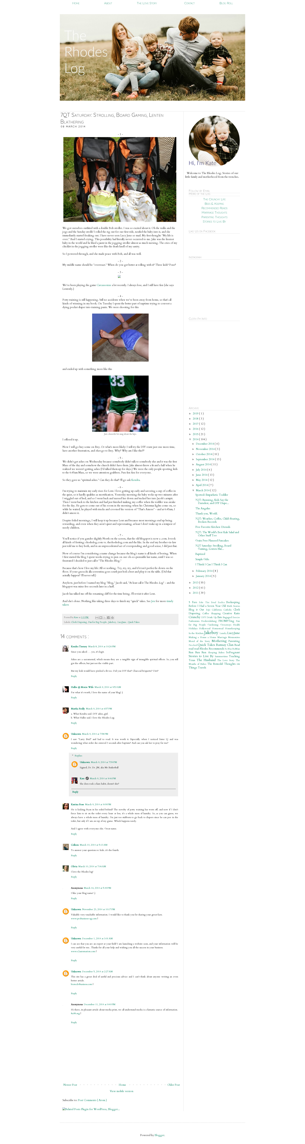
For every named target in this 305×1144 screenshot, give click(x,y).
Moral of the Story (200, 641)
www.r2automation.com (83, 951)
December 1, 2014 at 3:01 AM (97, 938)
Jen (153, 601)
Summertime (222, 656)
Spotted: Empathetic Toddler (211, 495)
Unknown (76, 734)
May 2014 (202, 480)
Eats (220, 617)
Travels (202, 667)
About (108, 3)
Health (236, 624)
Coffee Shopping (212, 613)
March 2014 (203, 490)
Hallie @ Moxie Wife (82, 687)
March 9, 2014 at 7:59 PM (104, 762)
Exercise (236, 617)
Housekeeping (232, 628)
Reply (74, 676)
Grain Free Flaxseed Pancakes (212, 540)
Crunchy (195, 617)
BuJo (209, 609)
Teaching (234, 656)
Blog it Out (197, 609)
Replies (78, 755)
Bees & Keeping (214, 204)
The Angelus (202, 508)
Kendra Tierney (79, 646)
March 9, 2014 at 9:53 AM (108, 687)
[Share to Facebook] (108, 617)
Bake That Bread (208, 602)
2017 (196, 424)
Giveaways (226, 624)
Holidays (194, 628)
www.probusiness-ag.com (84, 918)
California (217, 609)
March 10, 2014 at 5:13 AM (93, 845)
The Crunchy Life (214, 199)
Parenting (234, 641)
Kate (76, 617)
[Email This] (97, 617)
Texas (193, 660)
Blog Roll (226, 3)
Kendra (135, 480)
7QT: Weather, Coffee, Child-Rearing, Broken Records (217, 520)
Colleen (75, 845)
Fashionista (195, 621)
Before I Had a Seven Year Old (208, 606)
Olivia (74, 866)
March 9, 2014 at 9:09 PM (98, 804)
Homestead (218, 628)
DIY (204, 617)
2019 (196, 413)
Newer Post (70, 1085)
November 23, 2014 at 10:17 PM (98, 909)
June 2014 (202, 475)
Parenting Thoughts (214, 217)
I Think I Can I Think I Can (211, 564)
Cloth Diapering (79, 622)
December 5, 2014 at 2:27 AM (97, 971)
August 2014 (203, 464)
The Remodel (215, 664)
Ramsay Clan (225, 645)
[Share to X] (104, 617)
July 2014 (201, 469)
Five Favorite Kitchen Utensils (212, 527)
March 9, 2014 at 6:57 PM (99, 708)
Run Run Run (198, 652)
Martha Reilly (78, 708)
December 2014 (205, 444)
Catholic (228, 609)
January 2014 (203, 576)
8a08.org (75, 1013)
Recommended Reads (214, 208)
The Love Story (147, 3)
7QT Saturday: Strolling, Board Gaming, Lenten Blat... (213, 547)
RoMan (236, 648)
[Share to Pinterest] (112, 617)
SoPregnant (233, 652)
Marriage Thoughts (214, 212)
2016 (196, 429)
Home (75, 3)
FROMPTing (227, 621)
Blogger (159, 1135)
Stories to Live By (214, 221)
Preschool (193, 645)
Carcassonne (104, 285)
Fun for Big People (97, 622)
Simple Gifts (202, 559)
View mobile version (121, 1091)
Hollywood (205, 628)
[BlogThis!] (101, 617)
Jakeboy (112, 622)
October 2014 (204, 454)
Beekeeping (233, 602)
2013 (196, 582)
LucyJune (122, 622)
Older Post (174, 1085)
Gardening (214, 624)
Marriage (222, 637)
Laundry (223, 633)
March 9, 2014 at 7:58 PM (95, 734)
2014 (196, 439)
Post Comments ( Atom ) (92, 1100)
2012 (196, 587)
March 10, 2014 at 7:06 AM (92, 866)
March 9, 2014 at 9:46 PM (103, 778)
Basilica (222, 602)
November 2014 (205, 449)
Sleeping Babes (217, 652)
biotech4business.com (81, 984)
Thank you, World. (206, 513)
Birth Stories (233, 606)
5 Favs (194, 602)
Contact (189, 3)
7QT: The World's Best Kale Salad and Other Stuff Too (217, 533)
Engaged (227, 617)
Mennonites (234, 637)
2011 (196, 593)
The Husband (207, 660)
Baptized (200, 554)
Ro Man (228, 648)
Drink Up (212, 617)
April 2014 (202, 485)
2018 (196, 418)
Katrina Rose (77, 804)
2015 (196, 434)
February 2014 (204, 571)
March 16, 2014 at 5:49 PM (97, 888)
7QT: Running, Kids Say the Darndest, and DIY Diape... (212, 501)
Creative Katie (231, 613)
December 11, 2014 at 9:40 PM (99, 1004)
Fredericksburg (209, 621)
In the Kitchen (196, 633)
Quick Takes (134, 622)
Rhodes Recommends (212, 648)
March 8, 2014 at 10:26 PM (102, 646)
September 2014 (205, 459)
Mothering (220, 641)
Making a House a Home (203, 637)
